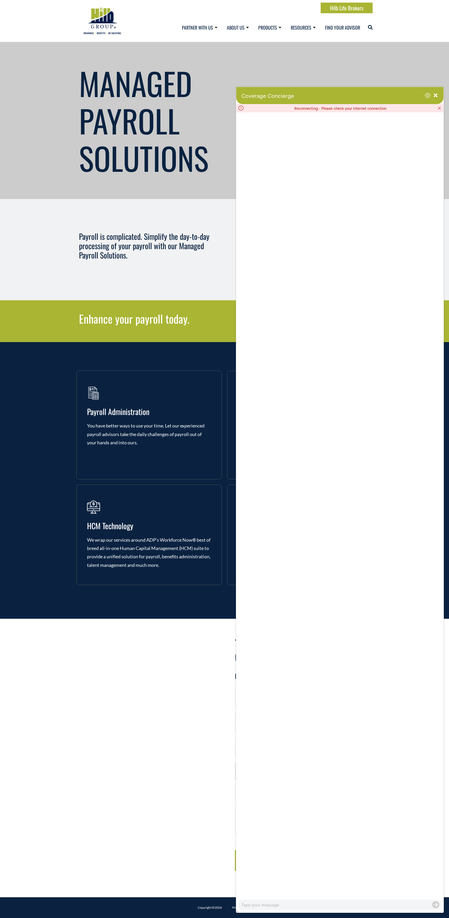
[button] (370, 27)
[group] (340, 506)
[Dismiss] (439, 108)
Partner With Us (197, 27)
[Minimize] (435, 95)
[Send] (436, 905)
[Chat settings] (427, 95)
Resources (301, 27)
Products (267, 27)
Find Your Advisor (342, 27)
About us (236, 27)
